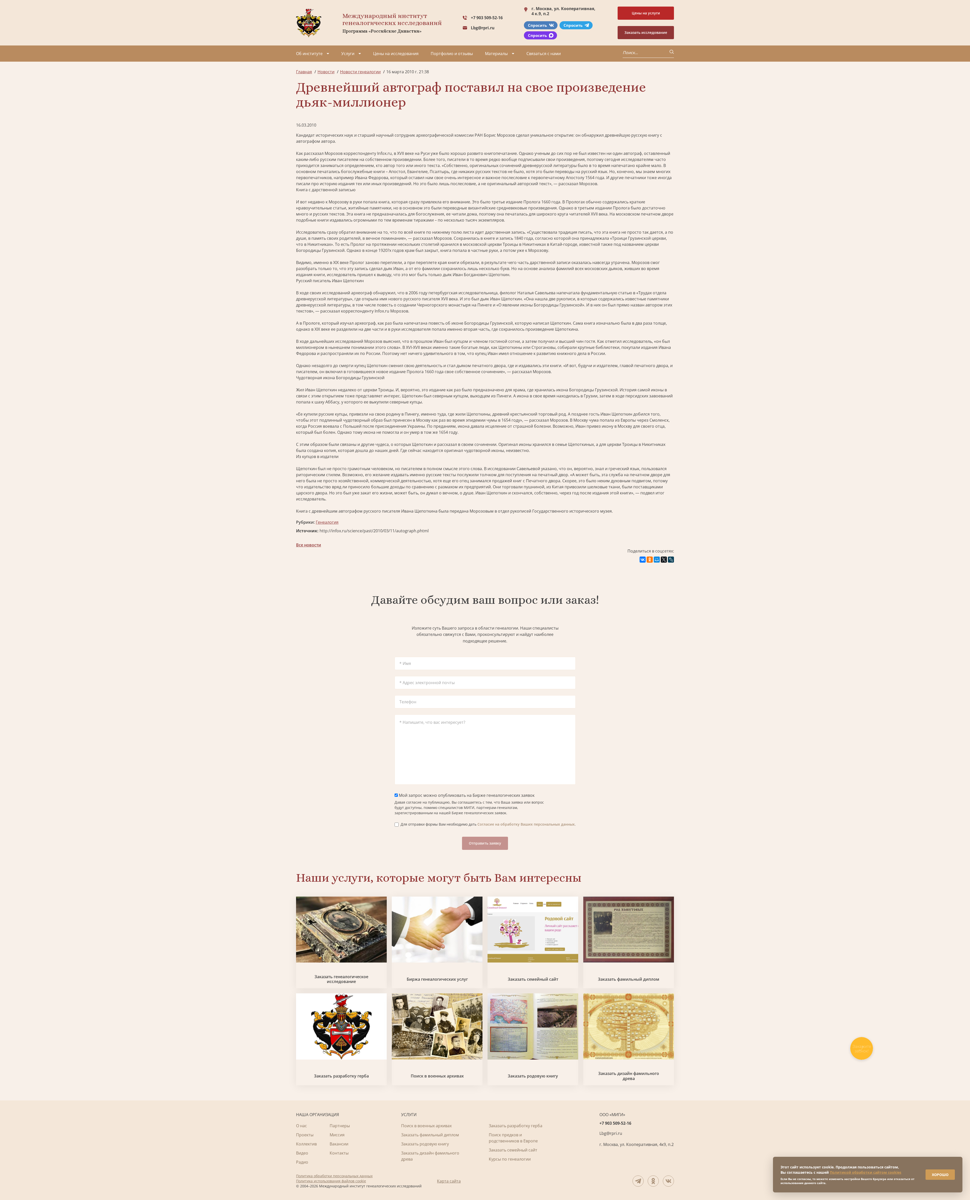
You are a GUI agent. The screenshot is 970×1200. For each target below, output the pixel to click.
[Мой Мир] (657, 560)
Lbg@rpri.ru (483, 28)
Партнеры (340, 1126)
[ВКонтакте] (643, 560)
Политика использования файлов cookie (331, 1181)
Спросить (537, 25)
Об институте (309, 54)
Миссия (337, 1135)
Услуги (347, 54)
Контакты (339, 1153)
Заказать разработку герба (341, 1076)
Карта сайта (449, 1181)
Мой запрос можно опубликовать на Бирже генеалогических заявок (466, 795)
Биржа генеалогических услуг (437, 979)
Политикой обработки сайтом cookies (865, 1172)
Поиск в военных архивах (437, 1076)
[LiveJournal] (671, 560)
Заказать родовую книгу (533, 1076)
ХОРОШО (940, 1174)
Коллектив (306, 1144)
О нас (301, 1126)
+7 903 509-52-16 (487, 18)
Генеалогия (327, 522)
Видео (302, 1153)
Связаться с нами (543, 54)
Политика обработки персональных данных (334, 1175)
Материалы (496, 54)
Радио (302, 1162)
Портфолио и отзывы (452, 54)
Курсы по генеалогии (510, 1159)
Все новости (308, 545)
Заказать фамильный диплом (628, 979)
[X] (664, 560)
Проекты (304, 1135)
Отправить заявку (485, 843)
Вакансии (339, 1144)
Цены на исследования (396, 54)
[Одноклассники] (650, 560)
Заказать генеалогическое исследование (341, 979)
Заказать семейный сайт (533, 979)
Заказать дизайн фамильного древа (628, 1076)
